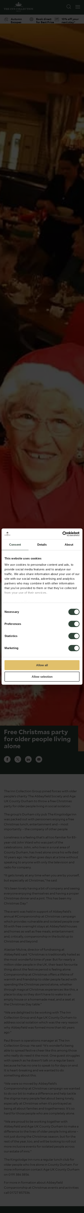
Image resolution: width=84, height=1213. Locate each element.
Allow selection (42, 676)
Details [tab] (42, 544)
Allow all (42, 665)
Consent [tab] (15, 544)
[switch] (74, 624)
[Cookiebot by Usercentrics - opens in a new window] (62, 533)
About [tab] (69, 544)
